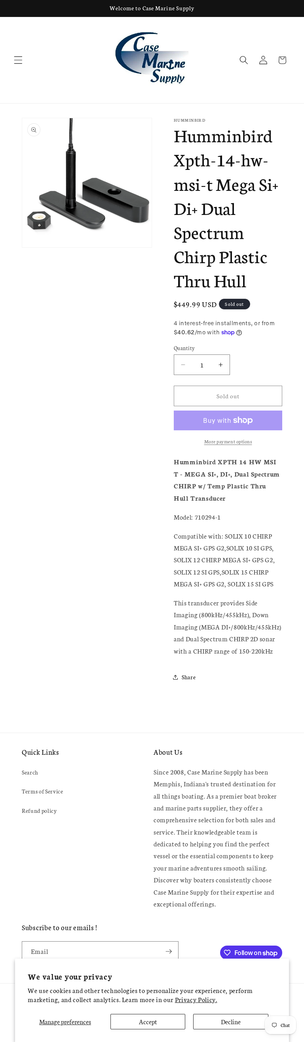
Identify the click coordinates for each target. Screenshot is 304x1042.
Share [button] (189, 677)
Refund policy (39, 810)
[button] (18, 60)
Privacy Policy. (196, 999)
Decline (231, 1021)
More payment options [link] (228, 441)
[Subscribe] (168, 951)
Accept (148, 1021)
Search (30, 772)
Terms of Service (42, 791)
